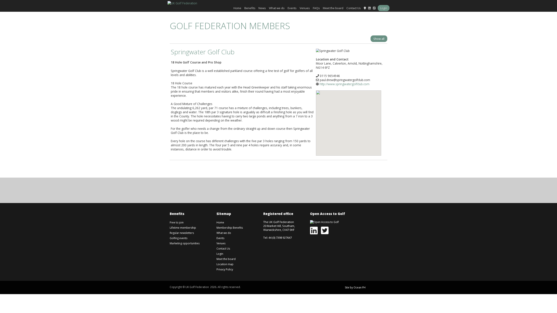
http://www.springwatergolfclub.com (344, 84)
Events (292, 8)
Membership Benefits (229, 228)
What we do (277, 8)
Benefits (249, 8)
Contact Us (353, 8)
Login (383, 8)
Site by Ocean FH (355, 287)
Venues (305, 8)
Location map (224, 264)
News (262, 8)
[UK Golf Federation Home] (182, 3)
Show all (378, 39)
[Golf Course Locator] (365, 8)
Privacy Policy (224, 269)
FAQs (316, 8)
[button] (348, 120)
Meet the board (333, 8)
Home (237, 8)
